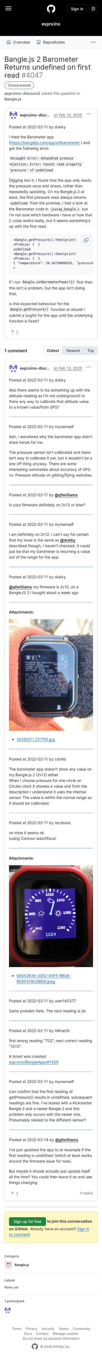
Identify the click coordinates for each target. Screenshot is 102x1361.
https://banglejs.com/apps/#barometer (45, 142)
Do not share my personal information (51, 1338)
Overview (21, 42)
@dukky (67, 540)
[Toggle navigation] (8, 8)
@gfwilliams (66, 494)
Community (81, 1329)
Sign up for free (27, 1221)
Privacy (31, 1329)
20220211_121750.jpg (36, 739)
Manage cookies (65, 1333)
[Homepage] (51, 8)
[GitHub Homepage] (35, 1346)
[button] (93, 42)
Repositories (54, 42)
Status (64, 1329)
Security (48, 1329)
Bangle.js (12, 99)
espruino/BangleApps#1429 (33, 1062)
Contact (42, 1333)
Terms (16, 1329)
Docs (28, 1333)
